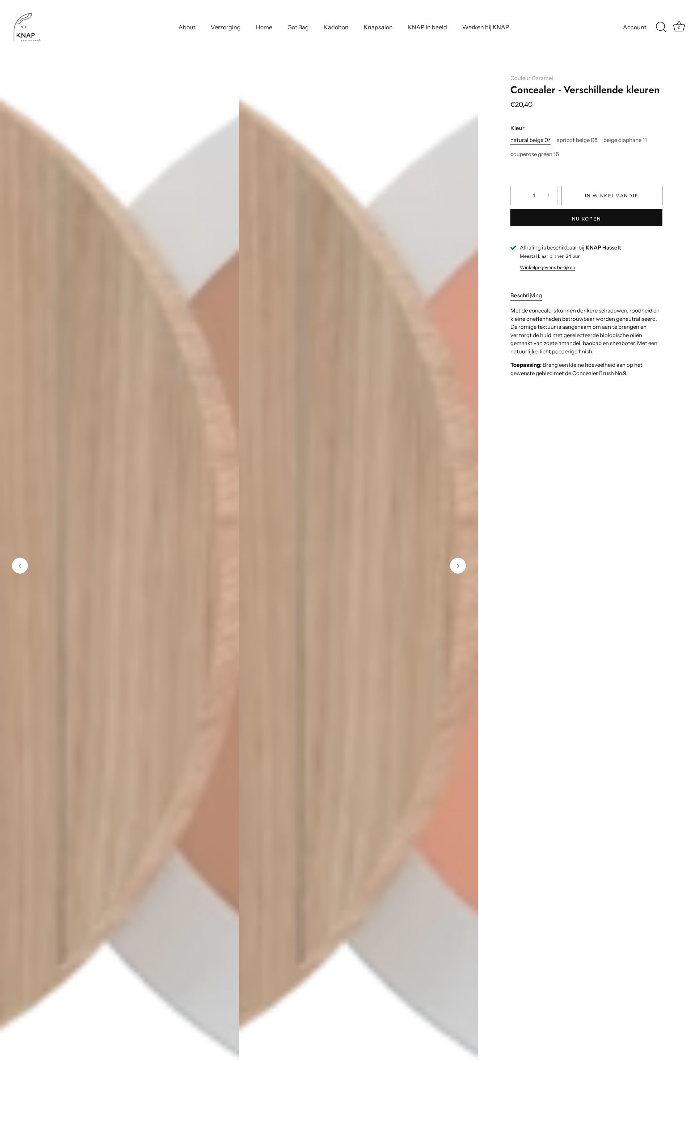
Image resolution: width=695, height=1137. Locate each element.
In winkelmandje (611, 195)
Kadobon (336, 27)
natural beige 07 (530, 140)
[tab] (529, 295)
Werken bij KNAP (485, 27)
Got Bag (298, 27)
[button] (20, 566)
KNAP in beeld (427, 27)
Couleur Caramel (531, 78)
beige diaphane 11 (625, 140)
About (186, 27)
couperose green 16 (534, 154)
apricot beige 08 (577, 140)
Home (264, 27)
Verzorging (226, 27)
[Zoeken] (661, 27)
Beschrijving (526, 295)
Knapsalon (378, 27)
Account (634, 27)
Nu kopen (586, 219)
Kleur (517, 128)
